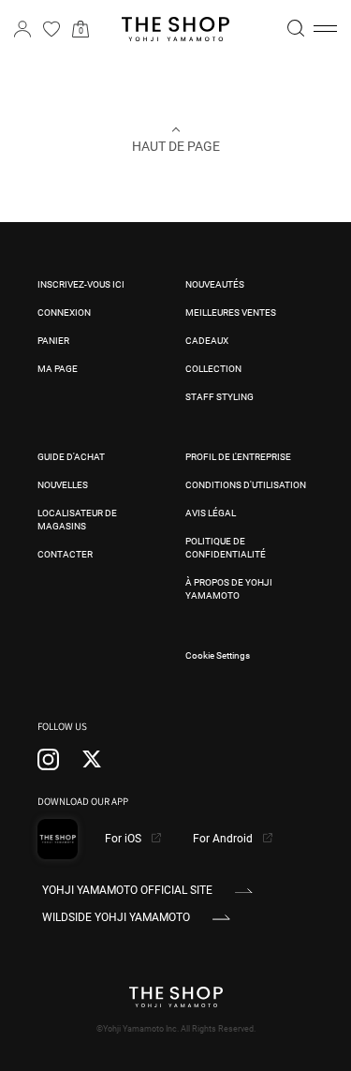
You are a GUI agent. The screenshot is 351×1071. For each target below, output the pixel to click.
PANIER (53, 340)
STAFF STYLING (219, 397)
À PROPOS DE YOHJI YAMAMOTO (228, 589)
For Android (224, 838)
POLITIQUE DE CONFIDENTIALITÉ (225, 547)
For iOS (124, 838)
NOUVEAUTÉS (214, 284)
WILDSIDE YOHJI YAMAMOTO (116, 917)
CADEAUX (206, 340)
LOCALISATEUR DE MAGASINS (77, 519)
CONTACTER (65, 554)
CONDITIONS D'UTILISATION (245, 485)
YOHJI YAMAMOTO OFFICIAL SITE (127, 890)
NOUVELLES (62, 485)
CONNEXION (64, 312)
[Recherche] (295, 28)
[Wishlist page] (51, 29)
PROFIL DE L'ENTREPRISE (238, 457)
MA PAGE (57, 369)
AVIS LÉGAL (210, 513)
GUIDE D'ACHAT (71, 457)
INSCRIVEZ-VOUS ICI (80, 284)
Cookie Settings (217, 655)
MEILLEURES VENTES (230, 312)
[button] (325, 29)
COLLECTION (213, 369)
